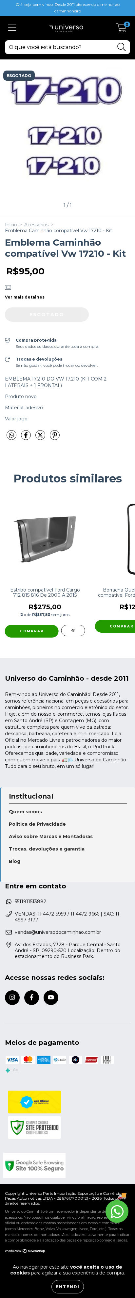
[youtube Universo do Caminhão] (51, 997)
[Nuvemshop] (25, 1251)
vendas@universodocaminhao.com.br (58, 932)
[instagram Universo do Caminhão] (12, 997)
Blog (14, 861)
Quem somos (25, 812)
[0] (121, 30)
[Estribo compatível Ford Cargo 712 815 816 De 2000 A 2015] (73, 630)
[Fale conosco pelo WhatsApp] (117, 1211)
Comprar (32, 631)
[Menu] (12, 28)
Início (11, 225)
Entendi (68, 1286)
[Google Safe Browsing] (66, 1165)
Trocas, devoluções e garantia (47, 849)
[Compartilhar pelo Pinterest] (55, 438)
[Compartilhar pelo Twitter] (41, 438)
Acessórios (36, 225)
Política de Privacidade (37, 824)
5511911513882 (30, 901)
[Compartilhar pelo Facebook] (26, 438)
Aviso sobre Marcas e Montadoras (51, 836)
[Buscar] (121, 47)
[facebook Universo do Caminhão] (31, 997)
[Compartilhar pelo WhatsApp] (11, 435)
